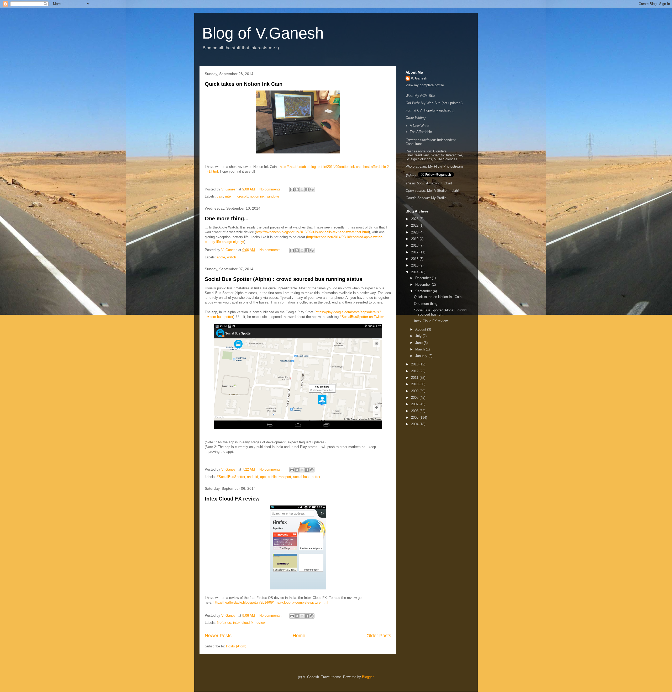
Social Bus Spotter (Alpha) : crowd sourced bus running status (283, 279)
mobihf (454, 191)
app (263, 477)
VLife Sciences (445, 159)
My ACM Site (424, 96)
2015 (415, 265)
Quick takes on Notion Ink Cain (243, 84)
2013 (415, 364)
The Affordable (421, 132)
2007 (415, 404)
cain (220, 196)
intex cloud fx (243, 623)
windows (273, 196)
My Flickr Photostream (445, 166)
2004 (415, 424)
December (423, 278)
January (421, 356)
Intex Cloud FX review (232, 499)
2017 (415, 252)
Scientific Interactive (446, 155)
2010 (415, 384)
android (252, 477)
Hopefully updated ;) (439, 110)
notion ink (257, 196)
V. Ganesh (419, 78)
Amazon (432, 183)
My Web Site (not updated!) (442, 103)
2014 (415, 272)
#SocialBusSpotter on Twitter (362, 317)
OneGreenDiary (417, 155)
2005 (415, 417)
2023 (415, 219)
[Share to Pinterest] (311, 189)
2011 (415, 378)
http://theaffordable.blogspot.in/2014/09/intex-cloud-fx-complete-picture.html (270, 602)
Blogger (367, 677)
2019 (415, 239)
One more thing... (227, 218)
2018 (415, 245)
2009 (415, 391)
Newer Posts (218, 635)
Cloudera (440, 151)
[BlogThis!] (297, 189)
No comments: (271, 189)
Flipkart (446, 183)
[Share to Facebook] (306, 189)
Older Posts (378, 635)
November (423, 284)
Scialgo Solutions (419, 159)
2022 (415, 225)
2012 (415, 371)
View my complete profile (425, 85)
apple (221, 257)
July (419, 336)
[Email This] (292, 189)
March (420, 349)
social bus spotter (306, 477)
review (260, 623)
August (421, 329)
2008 (415, 398)
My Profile (439, 198)
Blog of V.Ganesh (263, 33)
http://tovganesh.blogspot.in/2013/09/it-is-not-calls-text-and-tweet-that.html (312, 232)
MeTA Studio (437, 191)
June (419, 343)
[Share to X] (301, 189)
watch (231, 257)
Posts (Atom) (236, 646)
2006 (415, 411)
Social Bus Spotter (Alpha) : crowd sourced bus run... (440, 312)
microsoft (241, 196)
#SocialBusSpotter (231, 477)
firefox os (224, 623)
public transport (279, 477)
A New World (419, 126)
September (424, 291)
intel (228, 196)
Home (299, 635)
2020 (415, 232)
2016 (415, 259)
